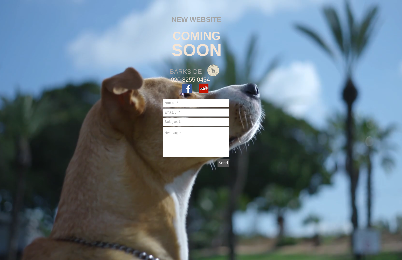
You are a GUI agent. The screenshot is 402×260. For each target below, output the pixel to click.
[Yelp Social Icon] (203, 88)
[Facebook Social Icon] (187, 88)
